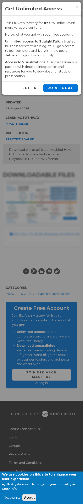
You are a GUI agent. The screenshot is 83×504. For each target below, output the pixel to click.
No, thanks (12, 497)
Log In (30, 88)
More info (9, 489)
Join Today (60, 88)
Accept (29, 497)
